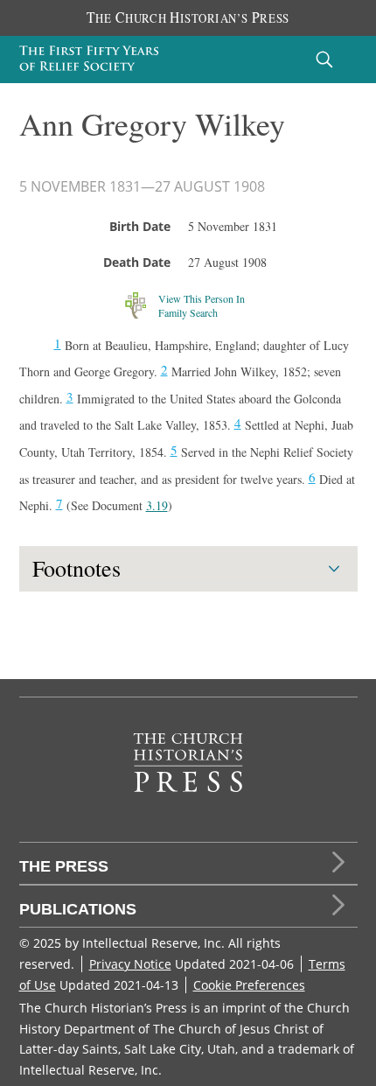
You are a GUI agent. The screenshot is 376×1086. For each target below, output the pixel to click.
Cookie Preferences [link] (249, 985)
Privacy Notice (130, 964)
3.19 (157, 505)
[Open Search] (324, 59)
